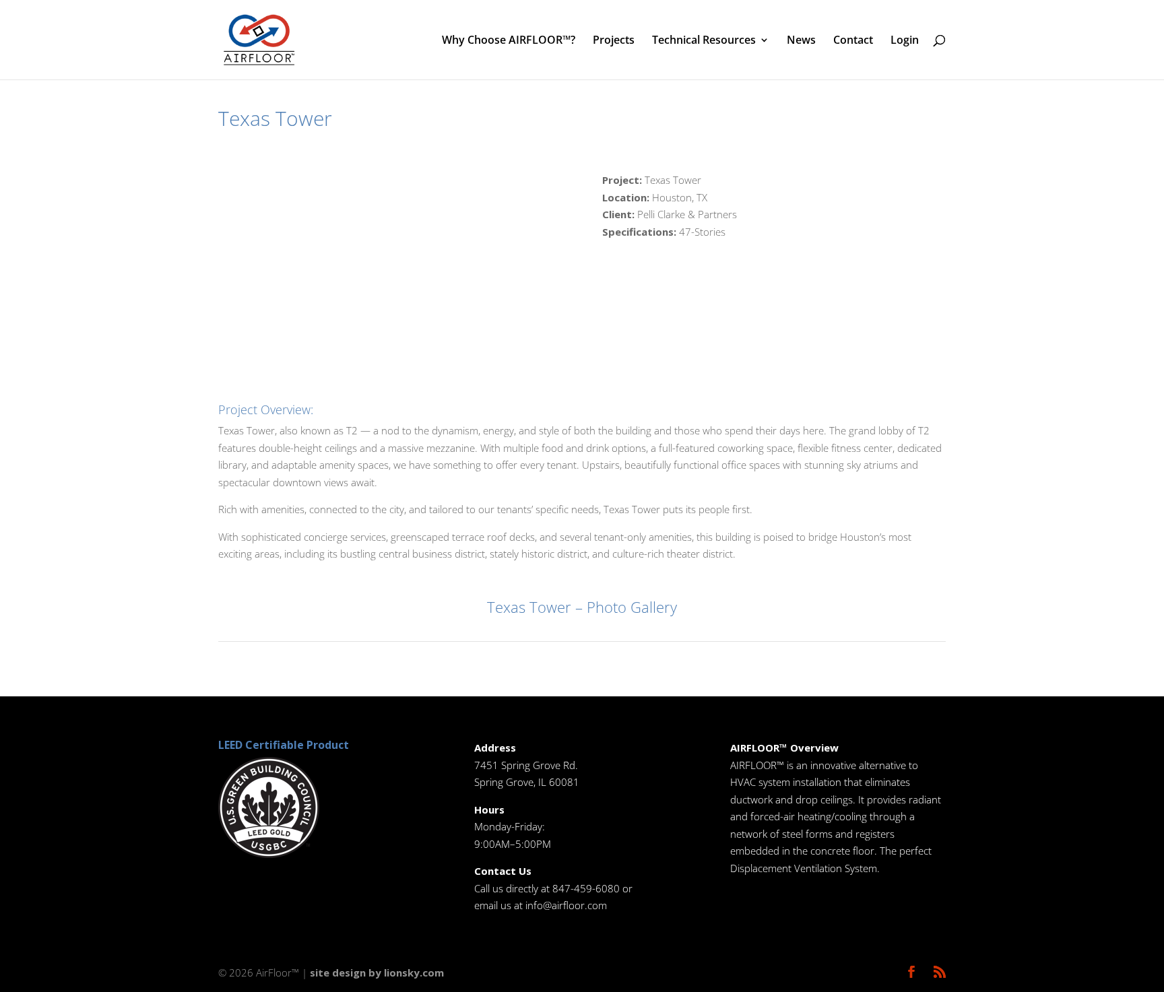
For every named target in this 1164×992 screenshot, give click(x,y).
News (801, 41)
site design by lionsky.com (377, 972)
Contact (853, 41)
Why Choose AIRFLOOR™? (508, 41)
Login (905, 41)
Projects (614, 41)
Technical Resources (704, 41)
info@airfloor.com (566, 905)
